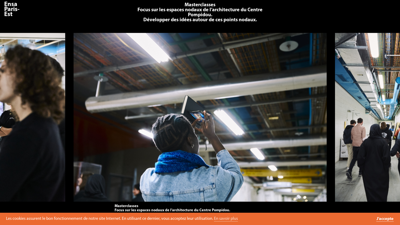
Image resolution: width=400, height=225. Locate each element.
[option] (200, 119)
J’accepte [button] (385, 219)
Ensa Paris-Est (12, 9)
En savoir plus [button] (226, 219)
